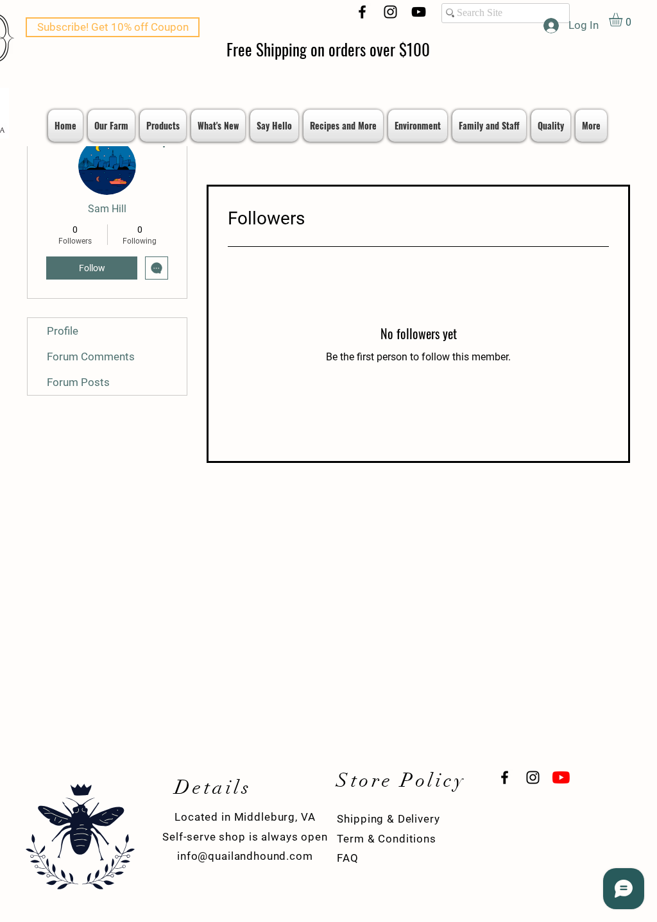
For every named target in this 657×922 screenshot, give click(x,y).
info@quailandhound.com (245, 856)
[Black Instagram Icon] (390, 12)
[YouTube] (418, 12)
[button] (623, 19)
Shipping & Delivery (388, 818)
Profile (62, 330)
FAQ (348, 857)
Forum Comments (91, 356)
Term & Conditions (386, 838)
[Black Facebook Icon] (362, 12)
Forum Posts (78, 382)
